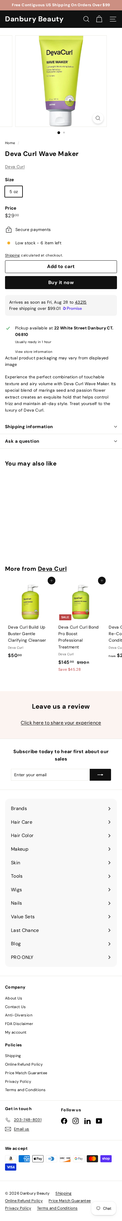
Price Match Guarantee (26, 1072)
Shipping (12, 255)
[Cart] (99, 19)
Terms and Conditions (25, 1089)
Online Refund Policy (24, 1064)
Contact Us (15, 1006)
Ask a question (22, 441)
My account (16, 1032)
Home (10, 143)
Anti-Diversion (18, 1015)
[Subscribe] (100, 775)
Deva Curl (15, 166)
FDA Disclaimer (19, 1023)
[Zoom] (98, 118)
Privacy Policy (18, 1081)
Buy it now (61, 282)
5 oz (13, 191)
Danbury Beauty (34, 18)
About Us (14, 998)
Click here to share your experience (61, 723)
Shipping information (29, 427)
